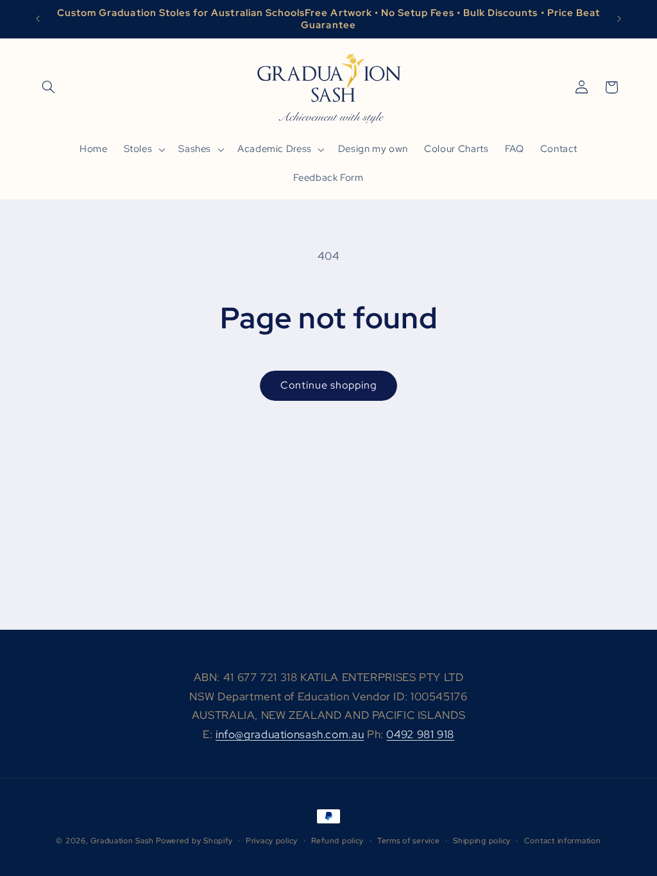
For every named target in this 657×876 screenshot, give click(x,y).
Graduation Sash (121, 841)
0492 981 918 (420, 734)
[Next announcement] (619, 19)
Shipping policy (482, 841)
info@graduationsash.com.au (290, 734)
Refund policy (337, 841)
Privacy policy (272, 841)
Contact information (562, 841)
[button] (49, 87)
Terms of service (408, 841)
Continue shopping (328, 385)
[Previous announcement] (38, 19)
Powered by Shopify (194, 841)
